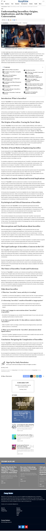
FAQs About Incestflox (30, 70)
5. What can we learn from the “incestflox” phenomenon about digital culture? (33, 88)
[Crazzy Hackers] (23, 1)
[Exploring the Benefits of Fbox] (14, 436)
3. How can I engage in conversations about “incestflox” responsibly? (32, 80)
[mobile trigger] (2, 1)
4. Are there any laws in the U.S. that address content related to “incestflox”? (34, 84)
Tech (2, 8)
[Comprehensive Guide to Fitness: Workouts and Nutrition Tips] (23, 403)
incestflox (6, 53)
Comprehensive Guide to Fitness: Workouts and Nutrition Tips (22, 413)
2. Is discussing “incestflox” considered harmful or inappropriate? (33, 76)
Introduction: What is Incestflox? (11, 69)
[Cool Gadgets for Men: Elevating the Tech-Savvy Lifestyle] (14, 426)
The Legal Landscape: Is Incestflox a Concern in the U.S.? (11, 90)
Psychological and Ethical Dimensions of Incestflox (12, 83)
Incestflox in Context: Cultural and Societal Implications (11, 79)
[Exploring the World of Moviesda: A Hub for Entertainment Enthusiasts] (14, 447)
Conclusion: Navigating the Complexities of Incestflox (31, 93)
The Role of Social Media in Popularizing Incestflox (9, 76)
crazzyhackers (5, 22)
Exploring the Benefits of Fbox (25, 435)
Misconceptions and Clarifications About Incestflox (11, 86)
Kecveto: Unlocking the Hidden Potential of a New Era (28, 469)
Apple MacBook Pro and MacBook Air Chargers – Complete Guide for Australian (9, 469)
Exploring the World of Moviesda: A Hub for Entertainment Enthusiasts (23, 447)
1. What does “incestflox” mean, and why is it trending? (34, 73)
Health (15, 418)
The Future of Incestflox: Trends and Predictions (11, 93)
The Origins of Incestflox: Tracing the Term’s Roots (12, 72)
